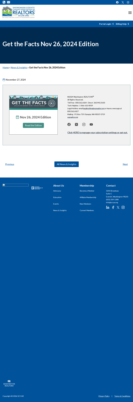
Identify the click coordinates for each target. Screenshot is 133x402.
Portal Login (105, 24)
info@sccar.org (112, 202)
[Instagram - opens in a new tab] (128, 2)
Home (6, 67)
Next (125, 164)
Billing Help (121, 24)
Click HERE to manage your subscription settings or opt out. (97, 132)
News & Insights (19, 67)
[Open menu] (130, 12)
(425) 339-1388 (112, 199)
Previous (9, 164)
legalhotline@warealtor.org (94, 108)
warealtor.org (72, 117)
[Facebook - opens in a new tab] (117, 2)
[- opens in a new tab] (69, 124)
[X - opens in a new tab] (122, 2)
